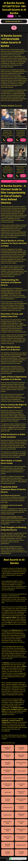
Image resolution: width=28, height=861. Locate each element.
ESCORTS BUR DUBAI (7, 755)
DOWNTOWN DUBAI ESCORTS (21, 799)
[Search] (16, 16)
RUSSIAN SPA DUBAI (7, 830)
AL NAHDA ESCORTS (7, 799)
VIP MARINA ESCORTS (7, 763)
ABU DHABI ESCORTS (7, 845)
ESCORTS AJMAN (21, 771)
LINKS (14, 27)
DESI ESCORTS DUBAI (21, 822)
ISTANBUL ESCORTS (7, 852)
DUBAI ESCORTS (8, 815)
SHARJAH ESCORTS (7, 778)
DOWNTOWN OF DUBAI (8, 837)
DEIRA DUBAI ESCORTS (21, 755)
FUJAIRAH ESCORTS (7, 807)
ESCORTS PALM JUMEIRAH (21, 792)
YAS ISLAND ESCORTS (21, 748)
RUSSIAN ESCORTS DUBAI (21, 830)
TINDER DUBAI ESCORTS (21, 814)
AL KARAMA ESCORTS (21, 807)
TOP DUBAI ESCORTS (21, 852)
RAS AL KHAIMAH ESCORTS (21, 837)
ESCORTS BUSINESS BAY (21, 763)
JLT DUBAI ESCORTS (21, 778)
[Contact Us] (19, 16)
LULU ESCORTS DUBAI (21, 784)
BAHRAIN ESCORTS (21, 845)
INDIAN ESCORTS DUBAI (7, 822)
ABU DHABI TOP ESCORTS (8, 770)
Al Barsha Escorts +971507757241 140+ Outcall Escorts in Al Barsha (14, 8)
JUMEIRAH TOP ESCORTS (7, 748)
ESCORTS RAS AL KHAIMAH (8, 784)
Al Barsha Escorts (11, 186)
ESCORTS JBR (7, 792)
